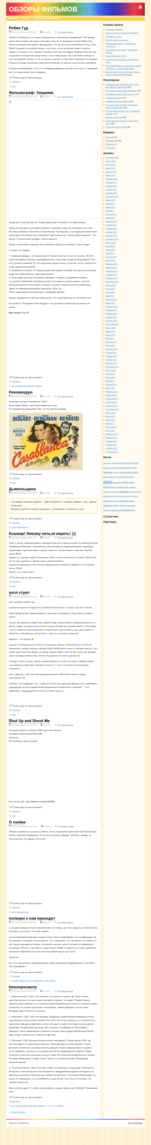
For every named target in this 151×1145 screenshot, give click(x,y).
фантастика (117, 510)
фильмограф (28, 385)
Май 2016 (110, 253)
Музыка (106, 467)
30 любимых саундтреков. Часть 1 (120, 94)
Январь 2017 (111, 225)
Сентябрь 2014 (112, 324)
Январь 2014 (111, 352)
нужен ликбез (49, 980)
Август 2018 (111, 161)
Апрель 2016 (111, 257)
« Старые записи (17, 1111)
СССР (129, 467)
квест (131, 476)
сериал (131, 501)
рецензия (123, 500)
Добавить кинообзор (46, 18)
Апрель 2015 (111, 299)
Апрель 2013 (111, 384)
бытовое (15, 980)
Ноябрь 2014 (111, 317)
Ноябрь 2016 (111, 232)
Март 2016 (110, 260)
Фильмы (107, 472)
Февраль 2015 (112, 306)
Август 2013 (111, 370)
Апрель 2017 (111, 214)
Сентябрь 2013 (112, 366)
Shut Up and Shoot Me (29, 720)
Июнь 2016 (110, 249)
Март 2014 (110, 345)
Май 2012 (110, 423)
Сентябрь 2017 (112, 196)
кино (14, 86)
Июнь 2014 (110, 335)
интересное (124, 476)
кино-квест (117, 482)
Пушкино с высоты (114, 97)
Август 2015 (111, 285)
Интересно (115, 463)
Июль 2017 (110, 203)
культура (137, 491)
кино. (125, 482)
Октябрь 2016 (111, 235)
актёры (122, 472)
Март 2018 (110, 175)
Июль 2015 (110, 288)
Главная (13, 18)
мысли (112, 496)
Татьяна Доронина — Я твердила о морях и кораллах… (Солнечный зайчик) (123, 67)
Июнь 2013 (110, 377)
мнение (106, 496)
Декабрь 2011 (111, 441)
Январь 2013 (111, 395)
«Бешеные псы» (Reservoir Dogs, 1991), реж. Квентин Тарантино (122, 85)
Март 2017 (110, 218)
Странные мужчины (114, 29)
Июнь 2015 (110, 292)
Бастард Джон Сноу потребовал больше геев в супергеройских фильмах (123, 73)
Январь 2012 (111, 437)
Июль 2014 (110, 331)
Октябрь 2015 (111, 278)
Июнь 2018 (110, 168)
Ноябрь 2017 (111, 189)
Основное (16, 81)
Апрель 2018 (111, 171)
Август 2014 (111, 327)
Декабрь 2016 (111, 228)
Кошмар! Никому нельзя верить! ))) (42, 533)
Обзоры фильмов (43, 9)
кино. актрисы (117, 487)
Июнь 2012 (110, 420)
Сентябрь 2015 (112, 281)
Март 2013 (110, 388)
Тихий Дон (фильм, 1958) (116, 127)
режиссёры (114, 501)
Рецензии (115, 467)
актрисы (116, 472)
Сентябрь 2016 (112, 239)
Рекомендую (21, 392)
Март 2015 (110, 303)
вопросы (23, 980)
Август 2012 (111, 413)
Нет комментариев (65, 32)
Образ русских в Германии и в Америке (122, 33)
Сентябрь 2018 (112, 157)
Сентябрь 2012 (112, 409)
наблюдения (38, 980)
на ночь (128, 496)
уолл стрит (19, 592)
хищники (38, 385)
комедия (41, 1105)
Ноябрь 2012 (111, 402)
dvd (104, 463)
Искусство (124, 463)
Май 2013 (110, 381)
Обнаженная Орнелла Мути (117, 101)
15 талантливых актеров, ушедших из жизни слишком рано (122, 106)
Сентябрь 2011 (112, 451)
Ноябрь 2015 (111, 274)
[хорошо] (10, 77)
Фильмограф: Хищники (31, 92)
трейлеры (122, 505)
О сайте (25, 18)
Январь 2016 (111, 267)
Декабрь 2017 (111, 186)
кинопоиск (114, 492)
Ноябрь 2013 (111, 359)
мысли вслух (120, 496)
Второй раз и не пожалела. (117, 40)
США (134, 467)
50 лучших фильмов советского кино (121, 90)
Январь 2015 (111, 310)
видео (129, 472)
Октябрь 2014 (111, 320)
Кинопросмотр (23, 986)
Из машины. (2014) (114, 36)
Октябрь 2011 (111, 448)
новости (135, 496)
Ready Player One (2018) (116, 56)
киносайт (33, 1105)
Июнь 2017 (110, 207)
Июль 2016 (110, 246)
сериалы (107, 505)
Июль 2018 (110, 164)
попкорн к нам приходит (32, 918)
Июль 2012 (110, 416)
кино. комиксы (130, 487)
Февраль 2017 (112, 221)
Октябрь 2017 (111, 193)
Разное (109, 147)
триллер (59, 1105)
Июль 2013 (110, 374)
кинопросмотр (22, 1105)
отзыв (106, 500)
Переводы (110, 144)
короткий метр (23, 912)
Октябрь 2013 (111, 363)
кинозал (106, 491)
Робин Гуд (18, 27)
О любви (17, 822)
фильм (19, 385)
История (134, 462)
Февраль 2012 (112, 434)
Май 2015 (110, 296)
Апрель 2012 (111, 427)
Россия (122, 467)
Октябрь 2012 (111, 405)
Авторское (110, 137)
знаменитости (113, 477)
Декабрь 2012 (111, 398)
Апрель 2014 (111, 342)
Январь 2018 (111, 182)
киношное (123, 491)
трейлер (116, 505)
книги (131, 491)
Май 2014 (110, 338)
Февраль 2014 (112, 349)
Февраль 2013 (112, 391)
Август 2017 (111, 200)
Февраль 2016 (112, 264)
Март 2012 (110, 430)
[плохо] (12, 77)
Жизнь (108, 463)
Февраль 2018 (112, 179)
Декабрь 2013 (111, 356)
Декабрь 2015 (111, 271)
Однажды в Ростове (114, 117)
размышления (23, 527)
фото (133, 510)
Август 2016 (111, 242)
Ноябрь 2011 (111, 444)
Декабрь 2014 (111, 313)
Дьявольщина (22, 488)
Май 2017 (110, 210)
